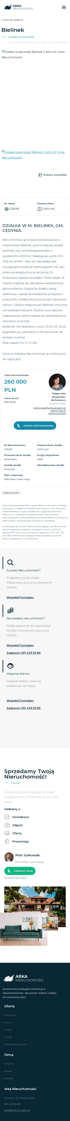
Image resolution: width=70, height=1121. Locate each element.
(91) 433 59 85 (12, 1104)
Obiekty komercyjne (15, 1044)
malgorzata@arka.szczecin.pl (49, 407)
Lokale (8, 1037)
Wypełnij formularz (20, 597)
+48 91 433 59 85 (57, 413)
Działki (8, 1029)
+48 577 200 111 (58, 410)
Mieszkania (10, 1015)
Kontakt (8, 1078)
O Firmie (9, 1063)
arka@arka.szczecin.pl (17, 1110)
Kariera (8, 1071)
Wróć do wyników (13, 19)
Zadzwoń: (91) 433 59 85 (24, 653)
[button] (64, 7)
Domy (7, 1022)
